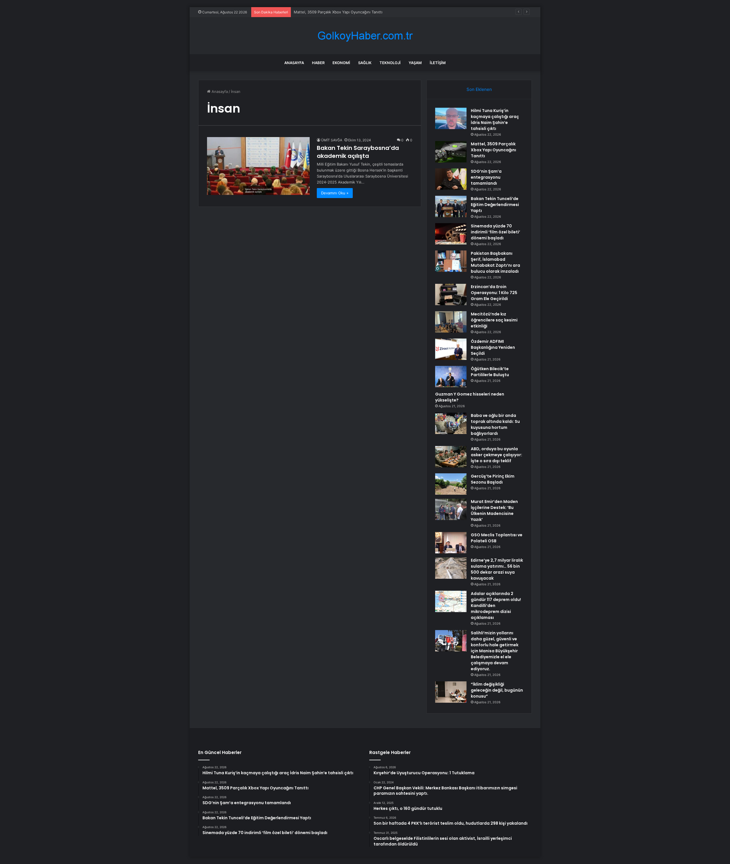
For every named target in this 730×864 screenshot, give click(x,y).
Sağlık (365, 62)
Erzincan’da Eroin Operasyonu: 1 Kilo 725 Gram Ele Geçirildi (494, 292)
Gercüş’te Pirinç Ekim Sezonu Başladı (492, 479)
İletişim (438, 62)
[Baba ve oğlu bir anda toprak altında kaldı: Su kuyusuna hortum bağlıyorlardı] (451, 423)
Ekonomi (341, 62)
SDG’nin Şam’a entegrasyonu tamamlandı (486, 177)
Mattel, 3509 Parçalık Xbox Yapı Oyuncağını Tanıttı (493, 150)
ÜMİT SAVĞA (331, 140)
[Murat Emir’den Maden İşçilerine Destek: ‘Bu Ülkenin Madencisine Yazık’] (451, 509)
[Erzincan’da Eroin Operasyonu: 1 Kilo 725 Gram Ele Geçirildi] (451, 294)
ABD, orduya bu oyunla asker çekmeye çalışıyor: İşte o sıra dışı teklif (496, 455)
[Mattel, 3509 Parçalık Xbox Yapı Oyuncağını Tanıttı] (451, 151)
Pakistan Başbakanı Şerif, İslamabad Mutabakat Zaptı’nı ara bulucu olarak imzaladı (495, 262)
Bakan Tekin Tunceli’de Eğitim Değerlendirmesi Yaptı (495, 204)
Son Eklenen (479, 89)
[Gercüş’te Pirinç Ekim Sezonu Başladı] (451, 484)
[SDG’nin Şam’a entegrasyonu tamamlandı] (451, 179)
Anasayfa (294, 62)
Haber (318, 62)
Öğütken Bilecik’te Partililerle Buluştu (490, 372)
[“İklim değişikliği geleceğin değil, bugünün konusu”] (451, 692)
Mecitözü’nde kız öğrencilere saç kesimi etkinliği (494, 320)
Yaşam (415, 62)
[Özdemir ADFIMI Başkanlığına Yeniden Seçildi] (451, 349)
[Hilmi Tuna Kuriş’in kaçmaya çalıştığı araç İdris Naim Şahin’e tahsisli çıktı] (451, 118)
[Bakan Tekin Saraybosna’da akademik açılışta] (258, 166)
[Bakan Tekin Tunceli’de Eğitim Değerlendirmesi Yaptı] (451, 206)
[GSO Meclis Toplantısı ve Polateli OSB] (451, 542)
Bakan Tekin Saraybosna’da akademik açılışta (358, 152)
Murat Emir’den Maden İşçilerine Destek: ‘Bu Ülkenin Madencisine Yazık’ (494, 510)
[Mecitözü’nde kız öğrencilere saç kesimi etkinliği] (451, 322)
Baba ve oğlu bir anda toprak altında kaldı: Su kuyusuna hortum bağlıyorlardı (495, 424)
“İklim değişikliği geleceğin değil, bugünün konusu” (497, 690)
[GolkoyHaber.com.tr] (365, 36)
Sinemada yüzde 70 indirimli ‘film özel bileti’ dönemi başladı (495, 232)
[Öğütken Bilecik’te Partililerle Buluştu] (451, 376)
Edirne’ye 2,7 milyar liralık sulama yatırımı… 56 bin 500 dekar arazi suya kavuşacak (497, 569)
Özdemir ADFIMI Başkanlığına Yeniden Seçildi (493, 347)
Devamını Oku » (334, 193)
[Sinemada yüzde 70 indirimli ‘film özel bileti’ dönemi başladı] (451, 233)
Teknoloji (390, 62)
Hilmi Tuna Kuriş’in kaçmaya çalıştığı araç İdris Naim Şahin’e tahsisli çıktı (495, 119)
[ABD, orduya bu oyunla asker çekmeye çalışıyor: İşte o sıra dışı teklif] (451, 456)
